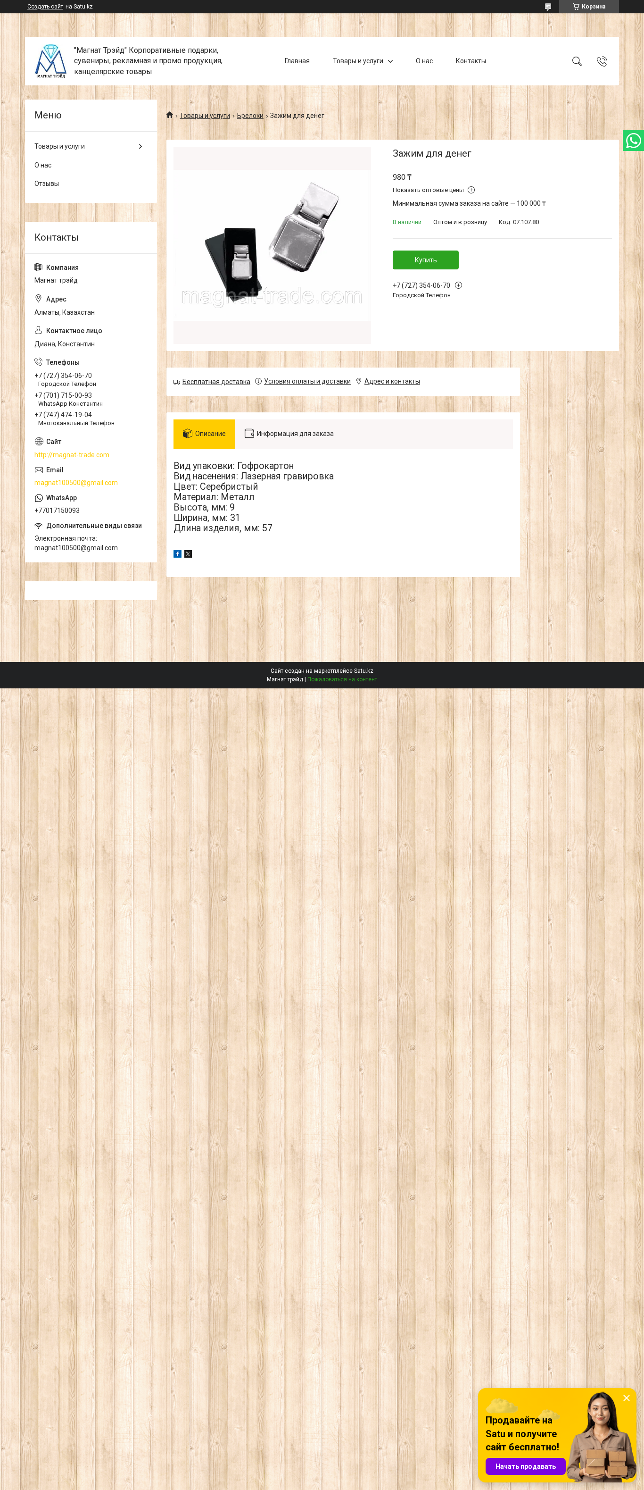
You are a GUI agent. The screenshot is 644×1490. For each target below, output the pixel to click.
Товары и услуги (358, 61)
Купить (426, 260)
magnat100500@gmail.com (76, 482)
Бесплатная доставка (216, 381)
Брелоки (250, 115)
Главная (297, 61)
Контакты (471, 61)
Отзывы (46, 183)
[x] (188, 555)
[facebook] (177, 555)
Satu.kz (363, 671)
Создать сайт (45, 6)
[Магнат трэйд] (50, 61)
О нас (424, 61)
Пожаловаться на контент (342, 679)
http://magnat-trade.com (71, 455)
